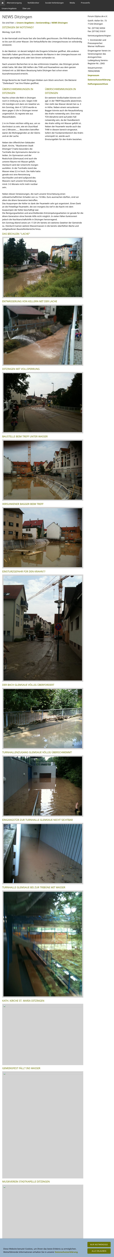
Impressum (93, 75)
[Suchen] (111, 8)
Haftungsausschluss (98, 84)
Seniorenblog (42, 22)
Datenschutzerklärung (99, 79)
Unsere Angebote (25, 22)
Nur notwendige (99, 1244)
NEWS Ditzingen (60, 22)
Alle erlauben (99, 1251)
